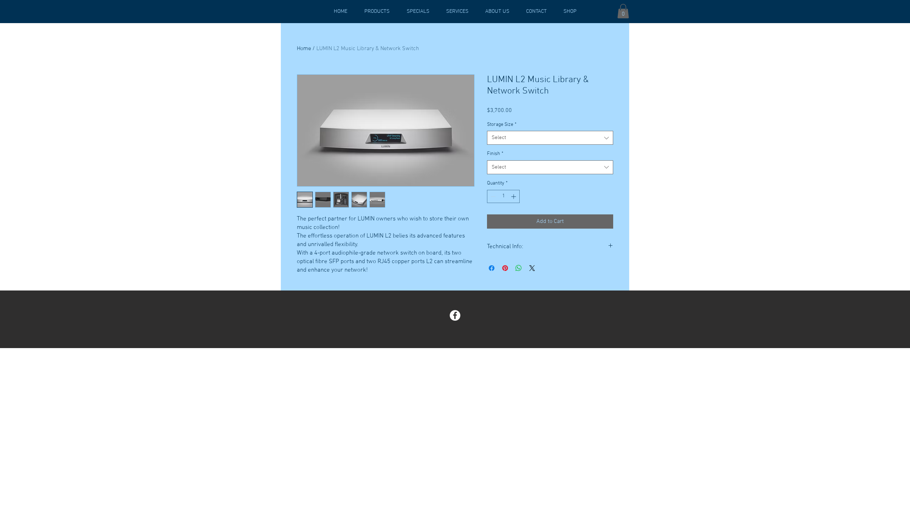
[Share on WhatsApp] (518, 268)
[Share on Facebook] (491, 268)
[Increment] (514, 196)
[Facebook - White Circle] (455, 315)
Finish (495, 154)
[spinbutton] (503, 196)
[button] (623, 11)
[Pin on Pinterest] (505, 268)
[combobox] (550, 138)
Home (304, 48)
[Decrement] (492, 196)
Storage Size (501, 125)
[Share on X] (532, 268)
